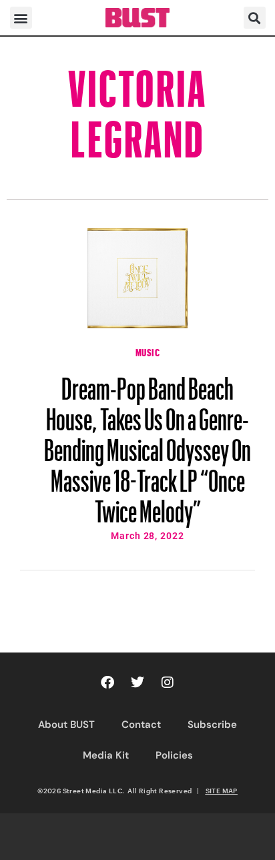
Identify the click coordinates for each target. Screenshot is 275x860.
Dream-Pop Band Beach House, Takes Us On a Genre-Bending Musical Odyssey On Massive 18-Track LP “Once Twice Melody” (147, 443)
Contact (141, 724)
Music (147, 351)
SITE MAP (222, 791)
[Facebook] (107, 682)
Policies (174, 755)
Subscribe (212, 724)
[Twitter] (137, 682)
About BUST (66, 724)
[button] (21, 18)
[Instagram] (167, 682)
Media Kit (106, 755)
